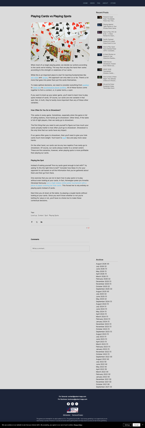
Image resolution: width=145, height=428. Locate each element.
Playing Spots (54, 216)
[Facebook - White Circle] (68, 403)
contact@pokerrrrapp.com (77, 396)
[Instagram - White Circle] (72, 403)
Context (40, 216)
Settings (127, 425)
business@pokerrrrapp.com (77, 399)
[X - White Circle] (76, 403)
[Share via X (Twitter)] (37, 222)
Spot (46, 216)
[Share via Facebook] (32, 222)
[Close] (142, 424)
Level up (34, 216)
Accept (136, 425)
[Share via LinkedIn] (41, 222)
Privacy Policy (78, 425)
